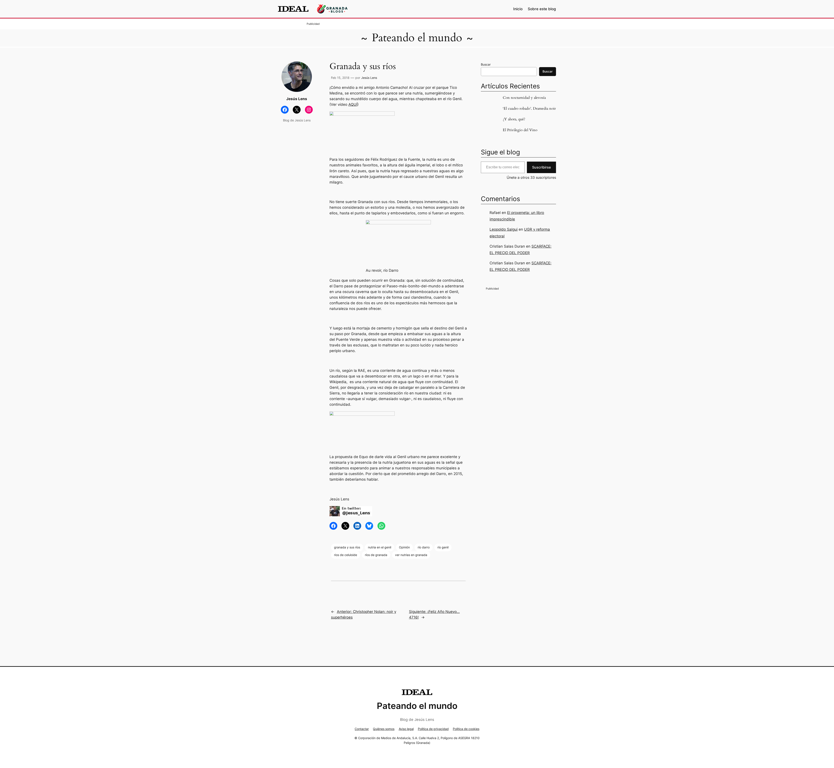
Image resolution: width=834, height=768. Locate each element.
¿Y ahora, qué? (514, 119)
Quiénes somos (383, 729)
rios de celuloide (345, 555)
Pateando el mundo (417, 37)
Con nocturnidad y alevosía (524, 98)
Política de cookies (466, 729)
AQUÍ (352, 104)
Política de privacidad (433, 729)
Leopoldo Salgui (504, 229)
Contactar (362, 729)
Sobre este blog (542, 9)
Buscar (486, 64)
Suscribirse (541, 167)
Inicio (518, 9)
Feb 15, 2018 (340, 77)
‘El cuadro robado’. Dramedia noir (529, 108)
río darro (424, 547)
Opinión (404, 547)
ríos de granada (376, 555)
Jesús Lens (369, 77)
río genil (442, 547)
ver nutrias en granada (411, 555)
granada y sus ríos (347, 547)
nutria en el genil (379, 547)
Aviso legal (406, 729)
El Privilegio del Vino (520, 130)
